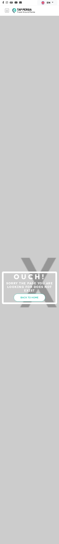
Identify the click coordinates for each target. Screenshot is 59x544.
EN (48, 2)
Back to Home (29, 297)
